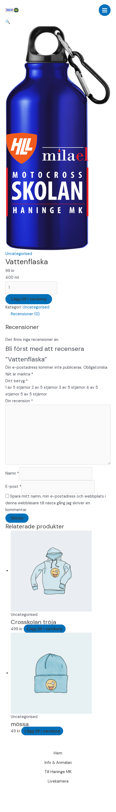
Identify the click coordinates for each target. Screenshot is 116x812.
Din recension (19, 401)
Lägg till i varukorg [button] (44, 629)
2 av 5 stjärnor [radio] (45, 387)
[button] (7, 22)
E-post (13, 486)
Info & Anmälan (58, 762)
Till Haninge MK (58, 771)
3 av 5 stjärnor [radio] (72, 387)
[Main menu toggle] (105, 10)
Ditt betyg (16, 381)
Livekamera (58, 781)
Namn (12, 473)
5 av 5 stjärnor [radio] (34, 394)
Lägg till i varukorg (28, 299)
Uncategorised (18, 253)
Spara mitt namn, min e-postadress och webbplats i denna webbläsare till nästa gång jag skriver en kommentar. (55, 503)
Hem (58, 753)
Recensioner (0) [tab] (25, 314)
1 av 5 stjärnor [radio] (17, 387)
